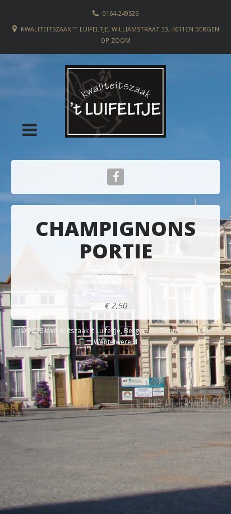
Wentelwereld (115, 342)
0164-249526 (120, 13)
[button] (29, 129)
